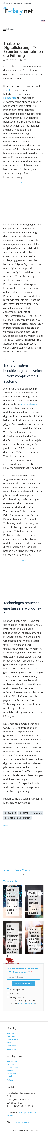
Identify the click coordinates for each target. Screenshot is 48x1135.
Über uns (11, 1036)
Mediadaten (12, 1061)
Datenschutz (12, 1039)
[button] (8, 29)
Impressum (12, 1045)
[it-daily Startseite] (23, 11)
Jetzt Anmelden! (24, 983)
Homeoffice (9, 97)
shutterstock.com (21, 1122)
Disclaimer (12, 1049)
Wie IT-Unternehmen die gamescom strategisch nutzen (34, 903)
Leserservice (12, 1067)
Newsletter (12, 1073)
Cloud (6, 90)
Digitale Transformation (18, 817)
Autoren (10, 1080)
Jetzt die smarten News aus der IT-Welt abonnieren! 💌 (22, 970)
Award (10, 1070)
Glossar (10, 1064)
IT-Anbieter (11, 1076)
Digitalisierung (29, 404)
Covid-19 (11, 813)
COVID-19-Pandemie (32, 813)
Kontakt (10, 1033)
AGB (9, 1042)
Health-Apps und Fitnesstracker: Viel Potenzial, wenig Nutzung (34, 939)
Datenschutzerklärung (26, 1003)
